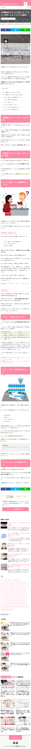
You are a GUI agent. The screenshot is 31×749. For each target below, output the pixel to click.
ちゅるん (17, 583)
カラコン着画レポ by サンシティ (19, 746)
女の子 (3, 603)
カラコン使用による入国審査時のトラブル (12, 97)
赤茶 (18, 606)
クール (26, 586)
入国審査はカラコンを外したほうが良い (11, 92)
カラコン (3, 586)
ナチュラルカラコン (21, 593)
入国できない (8, 102)
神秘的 (7, 606)
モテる (12, 599)
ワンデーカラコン (19, 599)
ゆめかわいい (24, 583)
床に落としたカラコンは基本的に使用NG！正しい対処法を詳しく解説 (23, 712)
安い (12, 603)
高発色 (7, 609)
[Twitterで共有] (15, 29)
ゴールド (9, 590)
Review (8, 580)
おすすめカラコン (5, 583)
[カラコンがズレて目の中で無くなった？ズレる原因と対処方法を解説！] (4, 556)
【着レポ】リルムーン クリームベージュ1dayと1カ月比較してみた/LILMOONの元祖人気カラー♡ (20, 634)
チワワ (18, 590)
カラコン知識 (10, 586)
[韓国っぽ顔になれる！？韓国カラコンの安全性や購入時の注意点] (4, 546)
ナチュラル (13, 593)
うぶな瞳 (13, 580)
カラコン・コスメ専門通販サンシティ (15, 509)
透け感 (22, 606)
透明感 (27, 606)
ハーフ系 (21, 596)
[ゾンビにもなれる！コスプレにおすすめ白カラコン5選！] (4, 525)
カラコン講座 (11, 18)
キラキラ (16, 586)
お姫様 (12, 583)
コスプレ (3, 590)
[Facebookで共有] (6, 29)
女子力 (7, 603)
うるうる (19, 580)
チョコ (14, 590)
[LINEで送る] (25, 29)
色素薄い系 (13, 606)
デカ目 (23, 590)
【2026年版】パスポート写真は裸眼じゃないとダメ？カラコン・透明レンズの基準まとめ (8, 693)
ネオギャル (4, 596)
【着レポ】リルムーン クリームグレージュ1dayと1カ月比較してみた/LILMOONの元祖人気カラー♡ (20, 644)
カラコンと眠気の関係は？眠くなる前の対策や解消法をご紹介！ (22, 729)
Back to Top (15, 737)
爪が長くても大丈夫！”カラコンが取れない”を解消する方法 (8, 729)
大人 (26, 599)
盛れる (3, 606)
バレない (26, 596)
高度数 (3, 609)
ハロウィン (15, 596)
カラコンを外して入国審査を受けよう (11, 109)
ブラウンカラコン (5, 599)
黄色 (12, 609)
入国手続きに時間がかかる (11, 99)
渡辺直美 (20, 603)
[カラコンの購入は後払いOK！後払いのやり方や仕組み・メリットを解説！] (4, 535)
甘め (25, 603)
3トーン (3, 580)
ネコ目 (9, 596)
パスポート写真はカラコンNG (9, 104)
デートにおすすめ (5, 593)
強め (15, 603)
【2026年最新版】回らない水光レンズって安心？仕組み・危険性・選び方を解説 (23, 692)
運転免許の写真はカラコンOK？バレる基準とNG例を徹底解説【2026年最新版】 (8, 712)
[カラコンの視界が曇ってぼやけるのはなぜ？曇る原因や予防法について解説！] (4, 567)
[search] (29, 8)
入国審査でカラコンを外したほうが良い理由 (12, 94)
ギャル (21, 586)
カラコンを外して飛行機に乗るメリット (11, 107)
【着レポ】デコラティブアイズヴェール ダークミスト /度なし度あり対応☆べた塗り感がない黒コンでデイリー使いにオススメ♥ (20, 624)
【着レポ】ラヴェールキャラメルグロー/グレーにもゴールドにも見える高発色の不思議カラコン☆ (20, 665)
